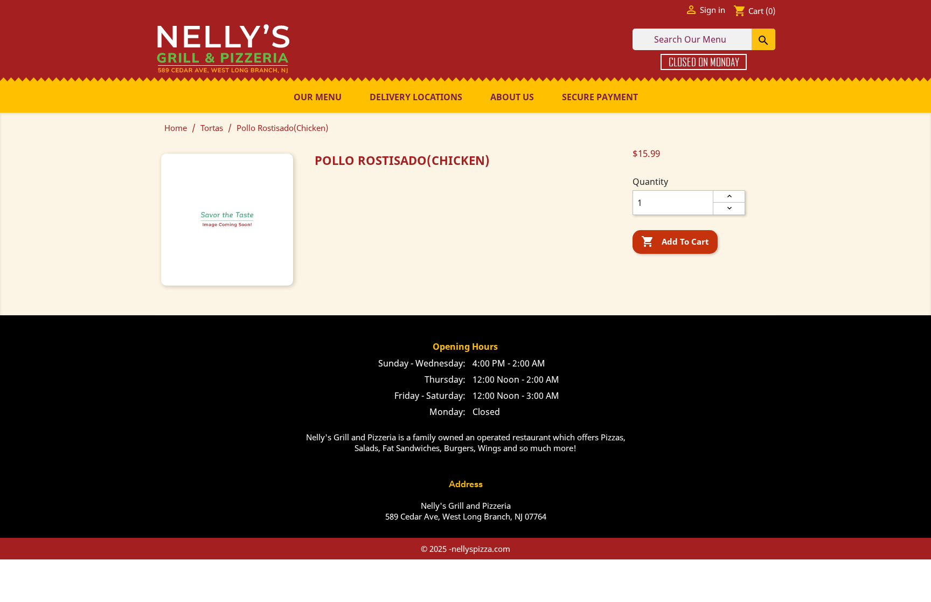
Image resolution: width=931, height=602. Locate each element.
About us (512, 97)
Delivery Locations (416, 97)
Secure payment (600, 97)
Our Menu (318, 97)
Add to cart (675, 241)
